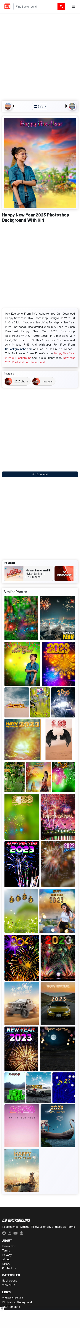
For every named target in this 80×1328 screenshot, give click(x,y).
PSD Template (11, 1306)
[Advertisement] (40, 57)
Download (42, 474)
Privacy (7, 1254)
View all (7, 1285)
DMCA (6, 1263)
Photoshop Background (17, 1302)
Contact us (9, 1268)
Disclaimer (8, 1246)
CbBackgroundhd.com (19, 349)
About (6, 1259)
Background (9, 1280)
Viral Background (12, 1297)
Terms (6, 1250)
